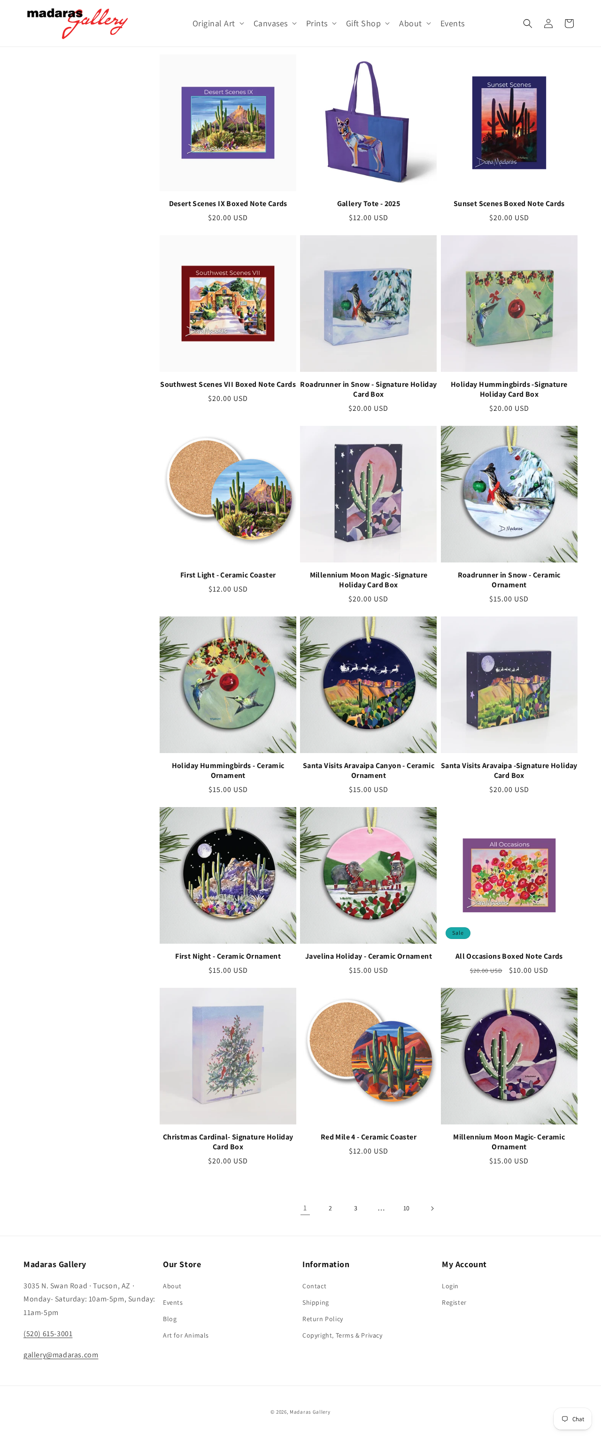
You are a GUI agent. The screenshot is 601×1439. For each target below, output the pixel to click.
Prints (317, 23)
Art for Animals (186, 1335)
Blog (170, 1319)
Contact (314, 1286)
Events (173, 1302)
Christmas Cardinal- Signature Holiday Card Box (228, 1142)
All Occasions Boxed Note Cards (509, 956)
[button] (217, 23)
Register (454, 1302)
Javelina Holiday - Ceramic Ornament (368, 956)
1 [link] (305, 1208)
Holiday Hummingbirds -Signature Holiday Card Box (509, 389)
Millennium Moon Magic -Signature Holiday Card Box (369, 580)
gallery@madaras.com (60, 1355)
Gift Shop (363, 23)
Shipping (315, 1302)
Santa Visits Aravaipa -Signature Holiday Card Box (509, 770)
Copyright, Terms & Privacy (342, 1335)
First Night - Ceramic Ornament (228, 956)
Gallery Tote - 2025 (369, 203)
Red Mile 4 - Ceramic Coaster (368, 1137)
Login (450, 1286)
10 (406, 1208)
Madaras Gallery (310, 1411)
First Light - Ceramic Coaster (228, 575)
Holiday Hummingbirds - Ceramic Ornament (228, 770)
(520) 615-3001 (47, 1334)
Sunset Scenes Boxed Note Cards (509, 203)
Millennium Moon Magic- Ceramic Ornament (509, 1142)
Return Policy (322, 1319)
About (410, 23)
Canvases (271, 23)
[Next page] (432, 1208)
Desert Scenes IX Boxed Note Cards (228, 203)
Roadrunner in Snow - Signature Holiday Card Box (368, 389)
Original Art (214, 23)
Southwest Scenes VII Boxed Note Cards (228, 384)
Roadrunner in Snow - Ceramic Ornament (509, 580)
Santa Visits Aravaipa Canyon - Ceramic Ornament (368, 770)
